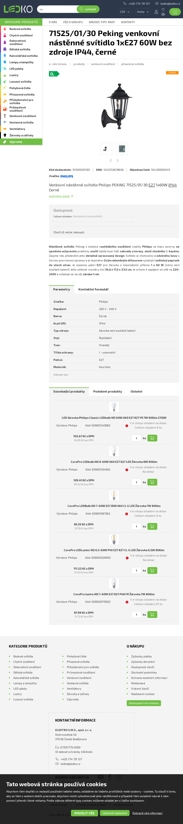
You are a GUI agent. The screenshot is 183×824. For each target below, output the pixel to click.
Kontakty (128, 22)
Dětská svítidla (19, 49)
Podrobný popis (59, 196)
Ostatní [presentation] (136, 391)
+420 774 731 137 (139, 3)
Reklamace (138, 683)
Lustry (13, 75)
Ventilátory (17, 128)
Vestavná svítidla (21, 122)
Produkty (79, 64)
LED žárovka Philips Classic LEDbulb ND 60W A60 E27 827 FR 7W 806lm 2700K (114, 417)
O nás (53, 22)
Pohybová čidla (19, 88)
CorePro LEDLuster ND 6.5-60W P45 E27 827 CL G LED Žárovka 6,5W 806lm (114, 550)
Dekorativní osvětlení (17, 42)
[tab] (61, 289)
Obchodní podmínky (144, 672)
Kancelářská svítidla (23, 55)
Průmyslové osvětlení (17, 109)
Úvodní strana (57, 64)
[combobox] (124, 11)
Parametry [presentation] (61, 289)
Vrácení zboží (140, 688)
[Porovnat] (166, 14)
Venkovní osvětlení (22, 116)
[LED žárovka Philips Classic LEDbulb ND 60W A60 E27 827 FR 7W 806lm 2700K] (114, 407)
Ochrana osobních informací (149, 677)
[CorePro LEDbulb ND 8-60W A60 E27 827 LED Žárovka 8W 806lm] (114, 451)
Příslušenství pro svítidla (21, 101)
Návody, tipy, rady (102, 22)
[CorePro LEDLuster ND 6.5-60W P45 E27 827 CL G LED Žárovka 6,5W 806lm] (114, 539)
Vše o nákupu (73, 22)
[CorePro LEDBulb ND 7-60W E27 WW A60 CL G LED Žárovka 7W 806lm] (114, 495)
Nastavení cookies (143, 694)
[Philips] (67, 176)
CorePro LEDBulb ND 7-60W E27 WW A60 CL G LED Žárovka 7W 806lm (114, 505)
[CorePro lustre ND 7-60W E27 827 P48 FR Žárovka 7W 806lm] (114, 583)
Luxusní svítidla (20, 81)
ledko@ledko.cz (170, 3)
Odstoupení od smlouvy (144, 703)
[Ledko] (18, 9)
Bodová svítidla (20, 28)
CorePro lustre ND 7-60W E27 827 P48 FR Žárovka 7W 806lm (114, 594)
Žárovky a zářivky (21, 135)
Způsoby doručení (143, 661)
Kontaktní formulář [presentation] (93, 289)
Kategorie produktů (21, 22)
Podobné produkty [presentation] (107, 391)
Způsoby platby (141, 656)
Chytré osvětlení (21, 35)
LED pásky (16, 68)
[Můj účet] (156, 11)
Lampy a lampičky (21, 62)
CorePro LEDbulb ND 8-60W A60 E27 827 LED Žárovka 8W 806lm (114, 461)
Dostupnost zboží (142, 667)
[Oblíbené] (166, 9)
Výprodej (15, 141)
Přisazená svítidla (21, 94)
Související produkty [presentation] (69, 391)
